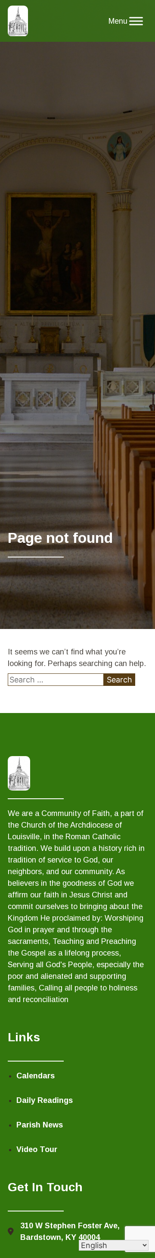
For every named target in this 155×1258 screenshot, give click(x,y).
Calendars (35, 1075)
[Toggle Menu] (136, 21)
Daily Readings (44, 1100)
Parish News (39, 1125)
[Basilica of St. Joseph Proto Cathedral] (18, 21)
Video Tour (36, 1149)
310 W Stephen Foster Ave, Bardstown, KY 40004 (70, 1231)
